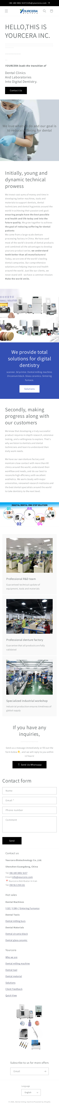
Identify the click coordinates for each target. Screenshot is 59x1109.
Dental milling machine (17, 963)
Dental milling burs (15, 921)
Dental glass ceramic (16, 940)
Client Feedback (13, 988)
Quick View (11, 995)
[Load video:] (29, 514)
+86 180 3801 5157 (18, 872)
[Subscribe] (45, 1071)
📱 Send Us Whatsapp (29, 764)
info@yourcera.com (22, 877)
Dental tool (11, 969)
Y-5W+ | (15, 908)
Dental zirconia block (16, 933)
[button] (6, 11)
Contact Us (16, 90)
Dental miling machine (24, 1102)
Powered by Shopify (42, 1102)
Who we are (11, 957)
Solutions (29, 388)
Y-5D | (8, 908)
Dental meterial (13, 976)
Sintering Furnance (29, 908)
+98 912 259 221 (17, 884)
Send (12, 840)
